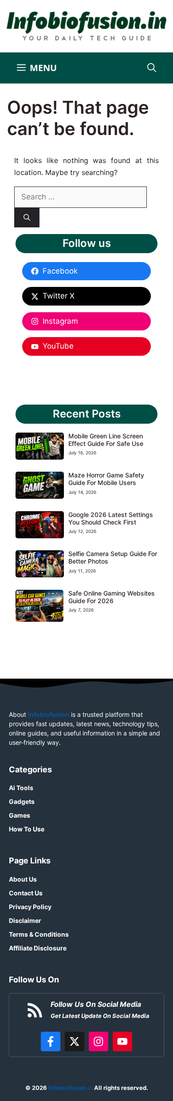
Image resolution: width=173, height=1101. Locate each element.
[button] (151, 67)
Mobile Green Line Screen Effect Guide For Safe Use (105, 439)
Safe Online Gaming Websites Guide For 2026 (111, 596)
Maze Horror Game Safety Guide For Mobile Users (106, 478)
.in (70, 1087)
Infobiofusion (48, 714)
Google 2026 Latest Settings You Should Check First (110, 518)
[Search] (26, 218)
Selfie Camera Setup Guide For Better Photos (112, 557)
